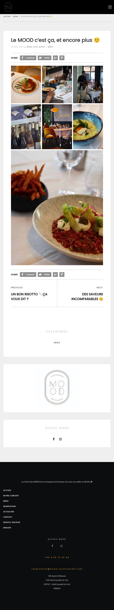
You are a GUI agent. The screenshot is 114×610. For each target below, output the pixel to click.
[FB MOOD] (53, 439)
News (50, 47)
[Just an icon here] (60, 439)
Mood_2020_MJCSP (36, 47)
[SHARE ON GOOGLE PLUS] (55, 57)
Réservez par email (57, 565)
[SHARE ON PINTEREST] (61, 57)
